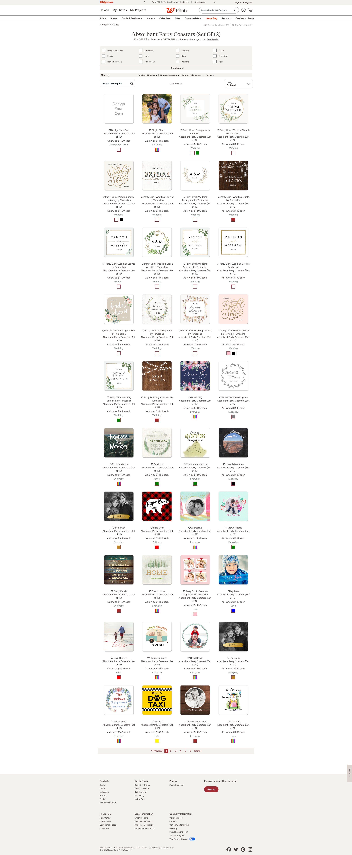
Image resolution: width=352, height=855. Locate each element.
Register (248, 2)
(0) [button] (218, 25)
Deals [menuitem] (251, 18)
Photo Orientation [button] (168, 75)
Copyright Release (108, 825)
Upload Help (105, 821)
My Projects (138, 10)
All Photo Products (108, 802)
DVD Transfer (140, 792)
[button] (244, 9)
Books (102, 785)
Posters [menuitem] (150, 18)
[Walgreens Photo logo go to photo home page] (176, 9)
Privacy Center (105, 848)
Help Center (105, 818)
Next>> (198, 750)
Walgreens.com (176, 818)
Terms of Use (142, 848)
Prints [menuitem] (103, 18)
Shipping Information (143, 825)
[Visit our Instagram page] (250, 850)
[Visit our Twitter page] (236, 850)
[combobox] (219, 10)
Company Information (179, 825)
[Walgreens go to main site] (106, 2)
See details (212, 39)
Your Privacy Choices (178, 839)
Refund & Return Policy (144, 828)
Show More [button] (176, 68)
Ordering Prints (141, 818)
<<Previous (156, 750)
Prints (102, 799)
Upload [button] (104, 10)
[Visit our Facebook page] (228, 850)
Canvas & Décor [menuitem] (193, 18)
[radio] (119, 150)
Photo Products (176, 785)
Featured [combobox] (231, 85)
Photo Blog (139, 795)
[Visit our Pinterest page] (243, 850)
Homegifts (105, 24)
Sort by (229, 83)
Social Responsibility (178, 832)
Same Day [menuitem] (211, 18)
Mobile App (139, 799)
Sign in (238, 2)
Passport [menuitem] (226, 18)
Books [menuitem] (113, 18)
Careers (172, 821)
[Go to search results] (235, 10)
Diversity (173, 828)
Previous (144, 2)
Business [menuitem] (241, 18)
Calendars (104, 792)
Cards (102, 788)
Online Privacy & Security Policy (161, 848)
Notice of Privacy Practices (123, 848)
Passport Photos (141, 788)
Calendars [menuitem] (164, 18)
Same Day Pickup (142, 785)
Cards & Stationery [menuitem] (132, 18)
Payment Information (143, 821)
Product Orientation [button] (191, 75)
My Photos (120, 10)
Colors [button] (209, 75)
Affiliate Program (176, 835)
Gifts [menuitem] (177, 18)
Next (214, 2)
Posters (103, 795)
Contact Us (105, 828)
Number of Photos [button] (146, 75)
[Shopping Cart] (250, 9)
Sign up (211, 789)
